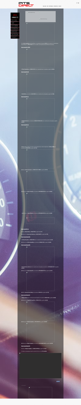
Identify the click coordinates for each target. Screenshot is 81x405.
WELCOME (14, 20)
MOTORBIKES (14, 26)
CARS (12, 23)
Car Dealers (14, 34)
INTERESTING (15, 28)
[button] (47, 6)
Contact (13, 37)
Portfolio (14, 31)
